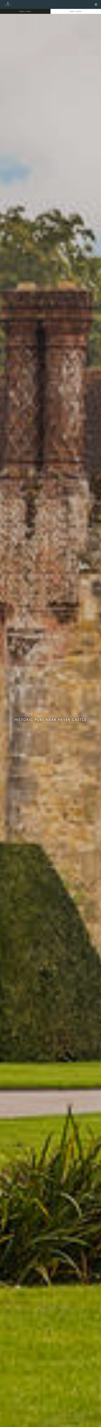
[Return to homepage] (8, 4)
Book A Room (76, 11)
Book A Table (25, 11)
